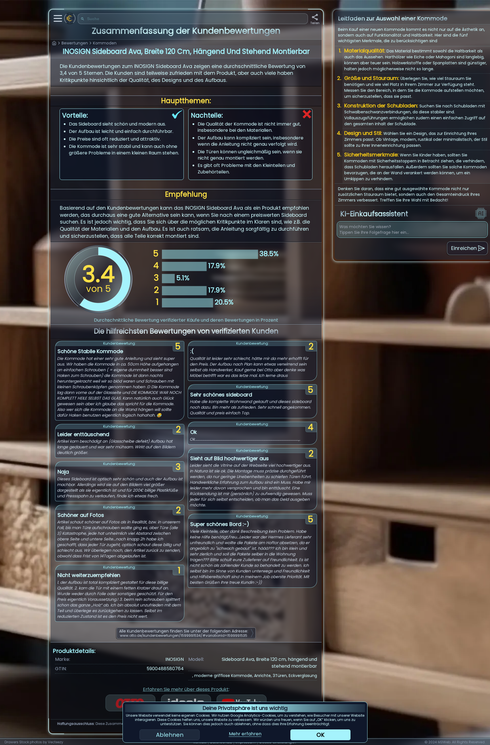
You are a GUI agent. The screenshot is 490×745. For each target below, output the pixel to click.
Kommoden (105, 43)
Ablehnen (169, 735)
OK (320, 735)
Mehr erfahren (245, 734)
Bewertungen (75, 43)
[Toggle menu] (58, 18)
